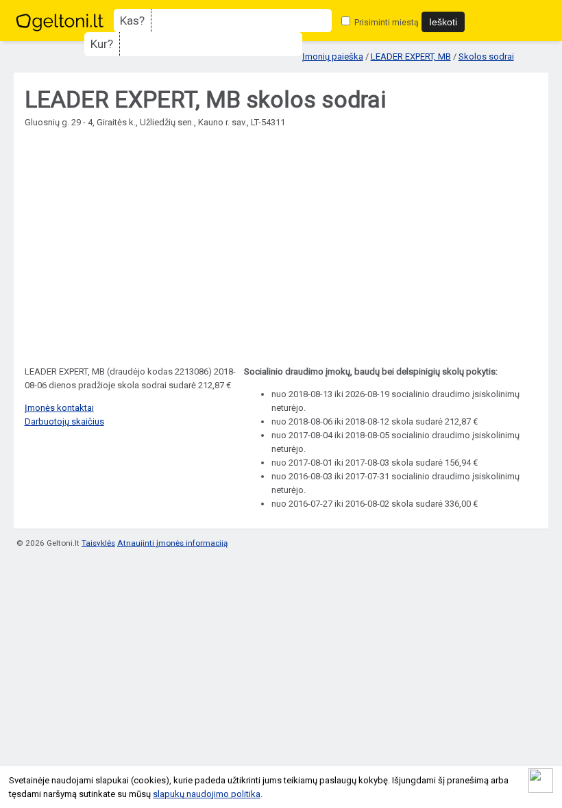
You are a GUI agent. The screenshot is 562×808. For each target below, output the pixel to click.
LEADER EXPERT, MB (411, 56)
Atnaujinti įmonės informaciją (172, 543)
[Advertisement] (281, 240)
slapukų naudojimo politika (206, 794)
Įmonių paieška (332, 56)
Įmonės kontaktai (59, 408)
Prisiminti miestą (385, 22)
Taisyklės (98, 543)
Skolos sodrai (486, 56)
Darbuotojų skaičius (64, 421)
